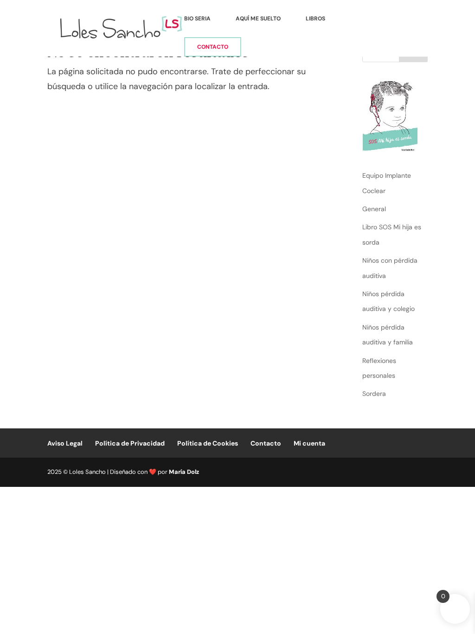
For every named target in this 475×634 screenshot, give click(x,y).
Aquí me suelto (258, 18)
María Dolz (184, 472)
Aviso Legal (65, 443)
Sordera (374, 393)
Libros (315, 18)
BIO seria (197, 18)
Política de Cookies (207, 443)
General (374, 209)
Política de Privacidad (130, 443)
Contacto (212, 47)
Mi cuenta (309, 443)
